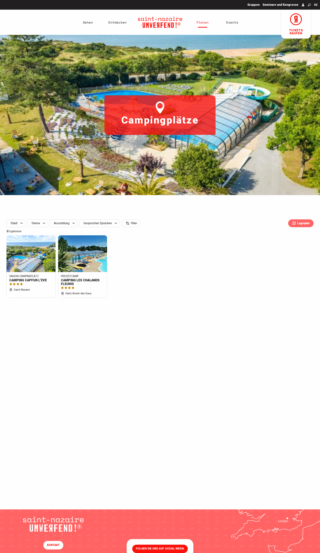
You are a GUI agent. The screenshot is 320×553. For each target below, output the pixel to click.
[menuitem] (88, 22)
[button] (309, 5)
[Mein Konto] (303, 5)
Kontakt (53, 545)
